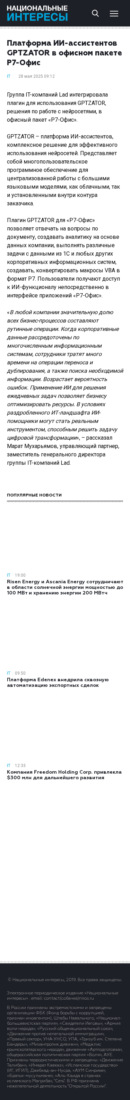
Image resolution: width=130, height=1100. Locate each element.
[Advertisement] (65, 870)
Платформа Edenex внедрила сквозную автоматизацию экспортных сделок (58, 682)
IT (8, 76)
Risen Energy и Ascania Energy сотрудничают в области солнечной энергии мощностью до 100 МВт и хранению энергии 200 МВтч (65, 587)
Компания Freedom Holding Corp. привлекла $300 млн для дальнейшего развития (64, 775)
